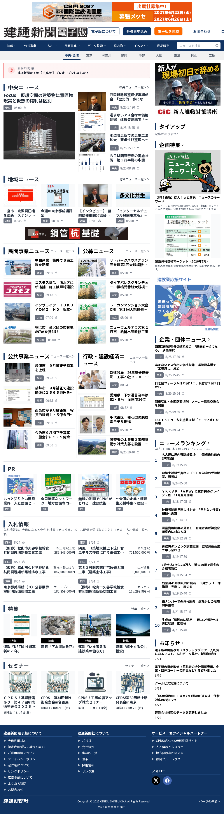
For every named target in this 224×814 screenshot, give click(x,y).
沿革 (83, 759)
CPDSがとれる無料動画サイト (175, 740)
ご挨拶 (84, 740)
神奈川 (106, 55)
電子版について (103, 31)
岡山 (194, 55)
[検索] (217, 45)
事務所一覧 (87, 753)
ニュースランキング (182, 443)
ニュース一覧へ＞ (63, 251)
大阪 (159, 55)
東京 (89, 55)
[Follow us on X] (156, 780)
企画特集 (169, 144)
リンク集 (86, 771)
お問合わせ (202, 31)
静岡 (124, 55)
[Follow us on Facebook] (167, 780)
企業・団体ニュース (182, 339)
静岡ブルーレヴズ (166, 759)
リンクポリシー (16, 771)
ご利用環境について (19, 753)
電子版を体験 (168, 31)
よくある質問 (15, 783)
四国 (177, 55)
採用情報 (86, 765)
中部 (142, 55)
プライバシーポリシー (21, 759)
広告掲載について (18, 777)
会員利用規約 (15, 740)
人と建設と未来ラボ (168, 747)
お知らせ (169, 642)
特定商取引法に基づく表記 (24, 747)
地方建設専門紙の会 (168, 753)
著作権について (16, 765)
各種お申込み (136, 31)
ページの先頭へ (209, 801)
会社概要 (86, 747)
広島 (212, 55)
